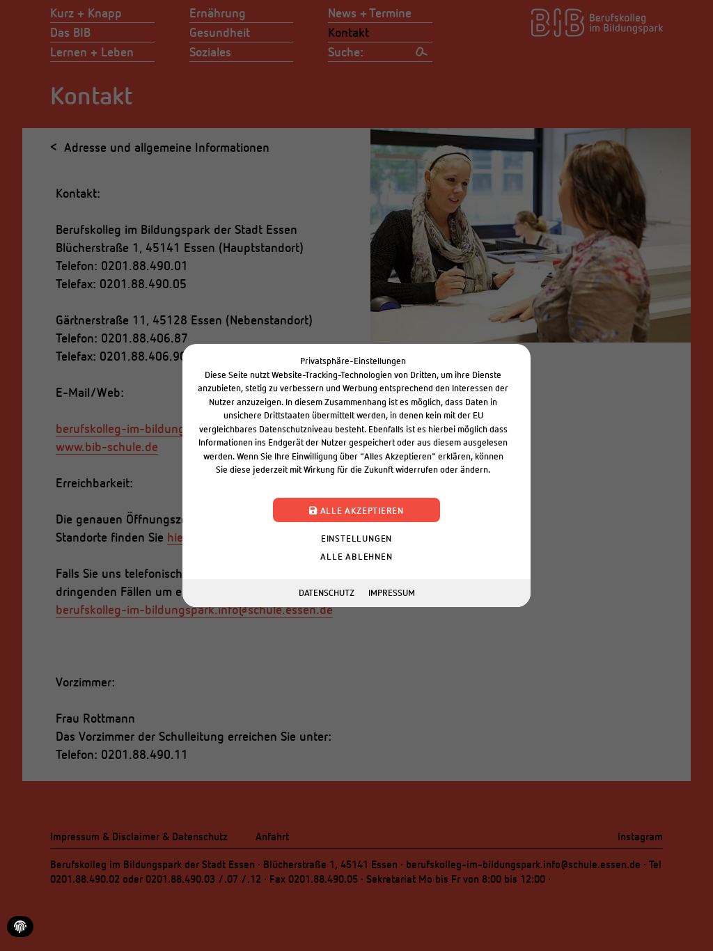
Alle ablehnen (356, 556)
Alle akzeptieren (361, 510)
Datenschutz (326, 592)
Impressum (391, 592)
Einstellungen (356, 538)
